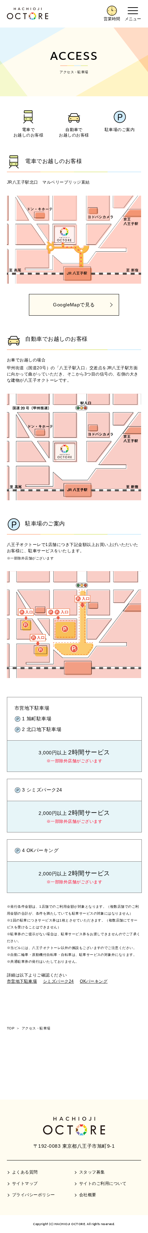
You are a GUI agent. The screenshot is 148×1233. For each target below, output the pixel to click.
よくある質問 (25, 1172)
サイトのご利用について (102, 1183)
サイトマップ (25, 1183)
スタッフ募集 (92, 1172)
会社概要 (87, 1194)
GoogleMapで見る (74, 304)
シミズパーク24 (58, 981)
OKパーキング (93, 981)
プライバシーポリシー (33, 1194)
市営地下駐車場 (22, 981)
